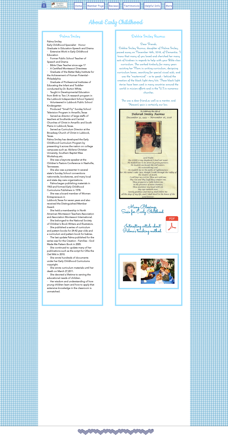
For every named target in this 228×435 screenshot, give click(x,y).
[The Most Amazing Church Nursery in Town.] (172, 225)
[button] (44, 4)
